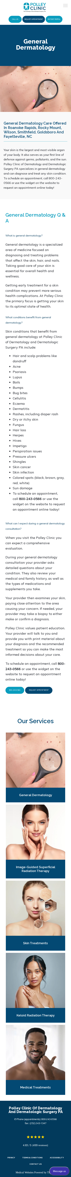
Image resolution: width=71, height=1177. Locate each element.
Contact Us (35, 1164)
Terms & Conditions (32, 1158)
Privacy (11, 1158)
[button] (65, 6)
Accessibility (57, 1158)
